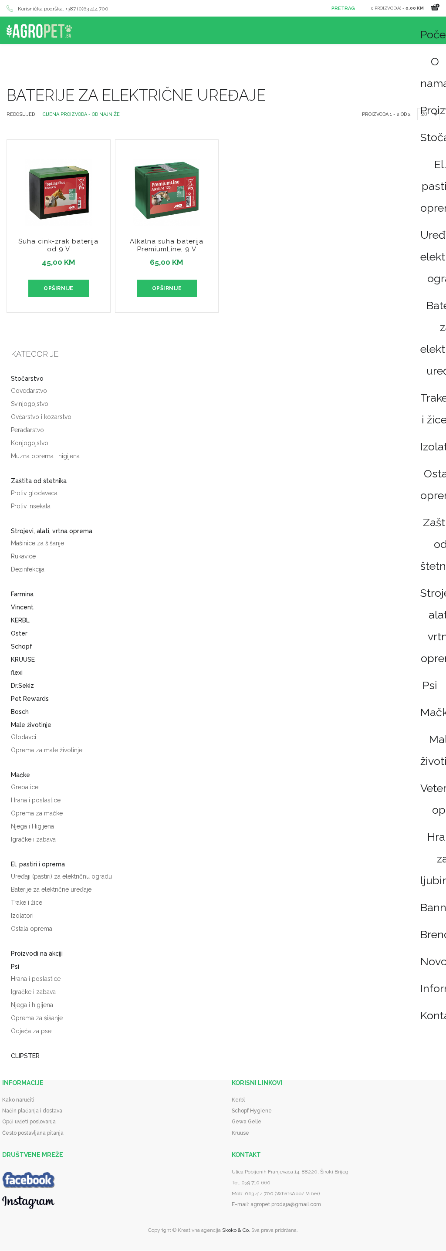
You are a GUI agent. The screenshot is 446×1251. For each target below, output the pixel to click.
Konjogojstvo (29, 443)
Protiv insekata (31, 506)
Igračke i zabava (33, 839)
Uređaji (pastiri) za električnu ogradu (61, 876)
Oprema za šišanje (37, 1017)
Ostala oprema (31, 928)
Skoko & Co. (236, 1230)
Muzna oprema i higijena (45, 456)
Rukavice (23, 556)
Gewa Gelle (246, 1122)
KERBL (20, 620)
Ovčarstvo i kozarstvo (41, 416)
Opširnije (59, 288)
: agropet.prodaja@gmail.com (284, 1204)
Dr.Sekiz (22, 685)
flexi (17, 672)
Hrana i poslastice (36, 800)
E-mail (240, 1204)
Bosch (20, 711)
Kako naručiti (18, 1100)
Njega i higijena (32, 1004)
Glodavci (23, 737)
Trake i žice (26, 902)
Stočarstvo (27, 378)
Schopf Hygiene (252, 1111)
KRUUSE (23, 659)
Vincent (22, 607)
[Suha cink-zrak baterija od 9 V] (58, 185)
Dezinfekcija (27, 569)
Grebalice (24, 787)
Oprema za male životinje (46, 750)
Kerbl (238, 1100)
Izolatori (22, 915)
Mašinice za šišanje (37, 543)
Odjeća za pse (31, 1031)
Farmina (22, 594)
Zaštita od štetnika (39, 480)
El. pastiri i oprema (38, 864)
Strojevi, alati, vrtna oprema (51, 530)
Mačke (20, 774)
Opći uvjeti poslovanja (29, 1122)
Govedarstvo (29, 390)
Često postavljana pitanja (33, 1133)
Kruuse (240, 1133)
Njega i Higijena (32, 826)
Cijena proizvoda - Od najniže (81, 114)
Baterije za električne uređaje (51, 889)
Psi (429, 685)
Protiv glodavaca (34, 493)
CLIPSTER (25, 1055)
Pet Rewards (30, 698)
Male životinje (31, 724)
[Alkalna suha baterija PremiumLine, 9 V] (167, 185)
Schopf (21, 646)
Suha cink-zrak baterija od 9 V (58, 245)
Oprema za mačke (37, 813)
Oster (19, 633)
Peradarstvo (27, 429)
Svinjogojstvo (29, 403)
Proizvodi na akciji (37, 953)
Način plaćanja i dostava (32, 1111)
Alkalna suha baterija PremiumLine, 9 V (166, 245)
